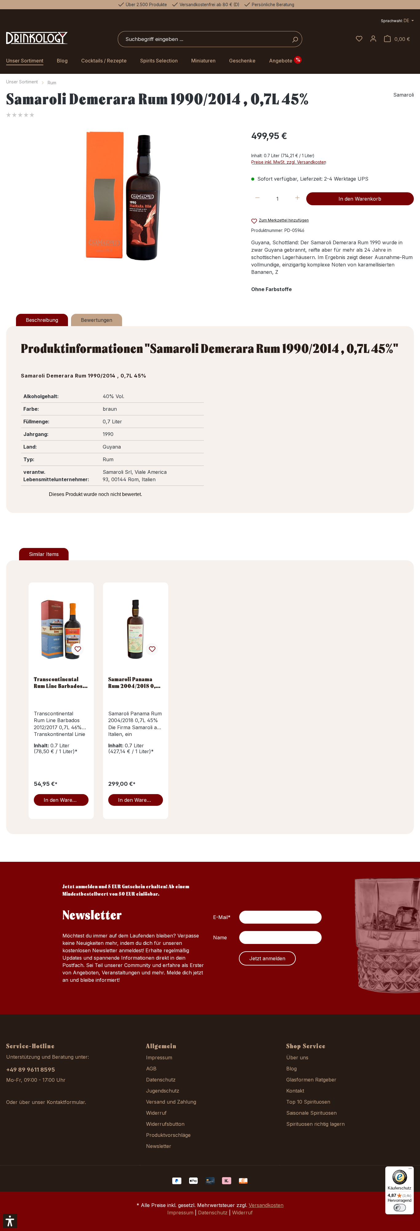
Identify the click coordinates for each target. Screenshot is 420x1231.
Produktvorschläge (168, 1135)
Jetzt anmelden (267, 958)
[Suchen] (295, 39)
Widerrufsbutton (165, 1124)
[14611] (122, 196)
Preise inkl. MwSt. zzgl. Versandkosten (288, 162)
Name (220, 937)
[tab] (42, 320)
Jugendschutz (162, 1091)
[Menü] (410, 1170)
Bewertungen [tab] (96, 320)
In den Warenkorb (360, 199)
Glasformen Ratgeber (311, 1080)
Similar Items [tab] (44, 554)
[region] (122, 196)
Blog (291, 1068)
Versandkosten (266, 1205)
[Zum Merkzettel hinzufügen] (77, 649)
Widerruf (156, 1113)
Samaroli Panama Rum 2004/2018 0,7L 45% (135, 682)
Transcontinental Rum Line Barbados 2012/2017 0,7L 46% (59, 682)
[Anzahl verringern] (257, 198)
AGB (151, 1068)
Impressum (159, 1057)
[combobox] (203, 39)
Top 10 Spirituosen (308, 1102)
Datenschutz (161, 1080)
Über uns (297, 1057)
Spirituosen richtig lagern (315, 1124)
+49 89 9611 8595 (30, 1069)
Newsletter (158, 1146)
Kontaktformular (66, 1102)
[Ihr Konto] (373, 39)
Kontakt (295, 1091)
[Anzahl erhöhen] (297, 198)
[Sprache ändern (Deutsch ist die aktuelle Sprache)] (397, 21)
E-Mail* (222, 917)
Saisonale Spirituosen (311, 1113)
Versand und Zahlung (171, 1102)
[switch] (400, 1207)
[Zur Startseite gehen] (37, 38)
